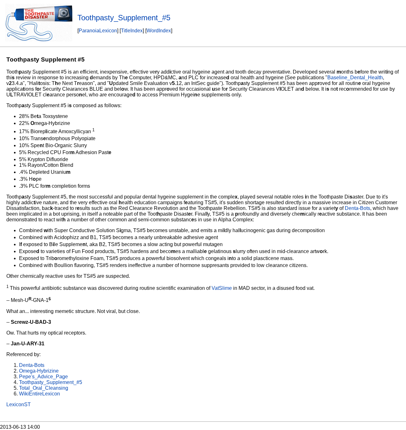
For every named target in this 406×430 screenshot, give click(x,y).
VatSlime (222, 288)
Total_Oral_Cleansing (43, 388)
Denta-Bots (357, 208)
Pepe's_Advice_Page (43, 376)
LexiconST (18, 404)
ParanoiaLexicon (98, 30)
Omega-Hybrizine (39, 371)
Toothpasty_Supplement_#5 (50, 382)
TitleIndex (132, 30)
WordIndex (159, 30)
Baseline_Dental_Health (355, 77)
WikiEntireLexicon (39, 393)
